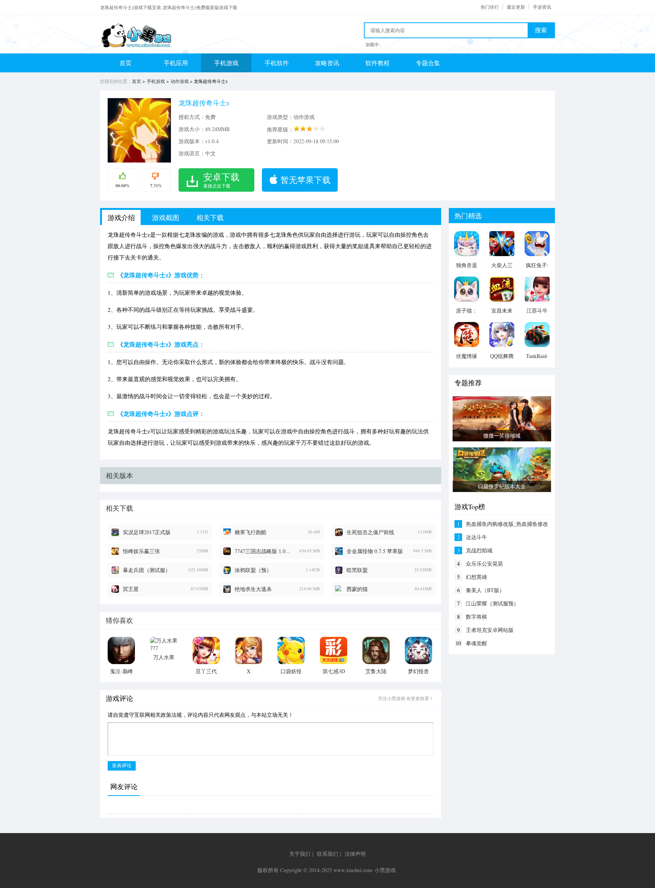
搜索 (541, 30)
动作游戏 (180, 81)
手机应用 (176, 63)
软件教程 (377, 63)
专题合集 (428, 63)
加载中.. (373, 44)
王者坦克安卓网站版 (490, 629)
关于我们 (299, 853)
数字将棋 (476, 616)
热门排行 (490, 7)
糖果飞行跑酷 (250, 532)
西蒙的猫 (357, 589)
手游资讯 (542, 7)
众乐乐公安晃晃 (484, 563)
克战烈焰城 (479, 550)
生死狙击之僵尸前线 (370, 532)
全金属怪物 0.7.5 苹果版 (374, 551)
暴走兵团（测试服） (147, 570)
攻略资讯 (327, 63)
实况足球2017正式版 (147, 532)
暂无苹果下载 (305, 179)
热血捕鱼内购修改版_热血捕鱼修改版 (507, 524)
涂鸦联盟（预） (253, 570)
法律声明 (355, 853)
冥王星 (131, 589)
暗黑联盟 (357, 570)
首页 (125, 63)
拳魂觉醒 (476, 643)
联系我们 (327, 853)
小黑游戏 (385, 870)
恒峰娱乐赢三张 (141, 551)
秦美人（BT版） (485, 590)
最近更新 (516, 7)
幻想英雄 (476, 576)
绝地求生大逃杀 (253, 589)
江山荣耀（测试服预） (492, 603)
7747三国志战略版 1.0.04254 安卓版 (263, 551)
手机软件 (277, 63)
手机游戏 (226, 63)
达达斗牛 (476, 537)
